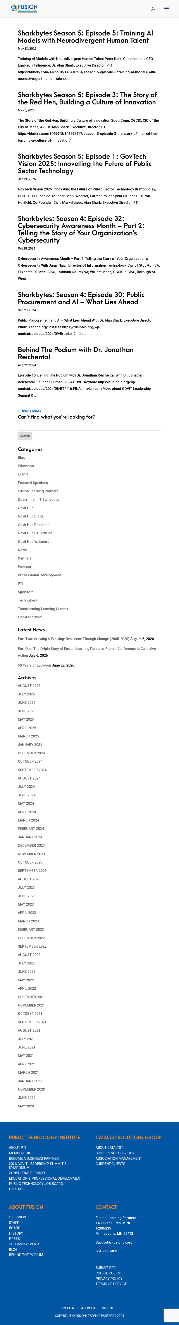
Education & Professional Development (45, 1178)
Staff (14, 1223)
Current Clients (110, 1164)
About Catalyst (109, 1148)
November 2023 (31, 854)
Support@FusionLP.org (114, 1242)
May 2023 (26, 904)
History (16, 1233)
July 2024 (26, 787)
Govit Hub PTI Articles (35, 533)
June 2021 (26, 1047)
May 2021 (26, 1056)
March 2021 (28, 1072)
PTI (20, 584)
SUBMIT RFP (106, 1268)
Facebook (87, 1308)
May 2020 (26, 1106)
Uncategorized (30, 617)
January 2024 (30, 837)
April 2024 (27, 812)
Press (14, 1239)
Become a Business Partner (34, 1158)
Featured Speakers (33, 483)
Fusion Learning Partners (38, 491)
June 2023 (26, 896)
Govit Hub (25, 508)
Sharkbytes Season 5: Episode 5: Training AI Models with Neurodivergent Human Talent (85, 37)
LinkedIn (107, 1308)
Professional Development (39, 575)
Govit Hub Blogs (31, 516)
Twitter (67, 1308)
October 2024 (30, 761)
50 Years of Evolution (34, 665)
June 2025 (26, 711)
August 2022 (29, 955)
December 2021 (31, 997)
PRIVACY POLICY (109, 1279)
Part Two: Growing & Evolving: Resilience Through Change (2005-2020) (73, 639)
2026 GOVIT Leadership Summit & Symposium (38, 1166)
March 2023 (28, 921)
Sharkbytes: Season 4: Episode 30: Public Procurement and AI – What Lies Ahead (81, 298)
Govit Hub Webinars (33, 542)
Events (23, 474)
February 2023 (31, 929)
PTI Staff (17, 1189)
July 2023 (26, 887)
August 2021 (29, 1030)
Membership (20, 1153)
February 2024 (31, 829)
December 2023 (31, 845)
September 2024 (32, 770)
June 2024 (26, 795)
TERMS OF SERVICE (111, 1284)
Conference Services (115, 1153)
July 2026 (26, 694)
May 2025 (26, 719)
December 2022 (31, 938)
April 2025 (27, 728)
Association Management (119, 1158)
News (22, 550)
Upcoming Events (24, 1244)
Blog (21, 458)
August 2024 (29, 778)
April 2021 (27, 1064)
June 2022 (26, 972)
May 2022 (26, 980)
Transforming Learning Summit (43, 609)
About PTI (17, 1148)
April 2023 (27, 913)
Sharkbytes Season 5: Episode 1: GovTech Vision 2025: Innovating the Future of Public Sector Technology (85, 164)
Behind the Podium (26, 1255)
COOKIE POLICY (108, 1273)
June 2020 (26, 1098)
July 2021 (26, 1039)
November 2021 (31, 1005)
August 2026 (29, 686)
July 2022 (26, 963)
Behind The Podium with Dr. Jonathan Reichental (76, 353)
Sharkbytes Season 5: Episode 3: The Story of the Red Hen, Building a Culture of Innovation (87, 98)
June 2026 (26, 702)
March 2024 (28, 820)
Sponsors (26, 592)
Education (26, 466)
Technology (27, 600)
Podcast (24, 567)
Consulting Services (27, 1173)
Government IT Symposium (39, 500)
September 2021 (32, 1022)
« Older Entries (29, 411)
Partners (25, 558)
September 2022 (32, 946)
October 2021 (30, 1014)
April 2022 (27, 988)
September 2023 (32, 871)
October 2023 (30, 862)
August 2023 (29, 879)
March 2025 (28, 736)
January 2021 (30, 1081)
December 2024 (31, 753)
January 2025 (30, 745)
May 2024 (26, 803)
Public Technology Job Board (36, 1184)
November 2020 (31, 1089)
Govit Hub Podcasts (34, 525)
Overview (17, 1217)
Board (14, 1228)
